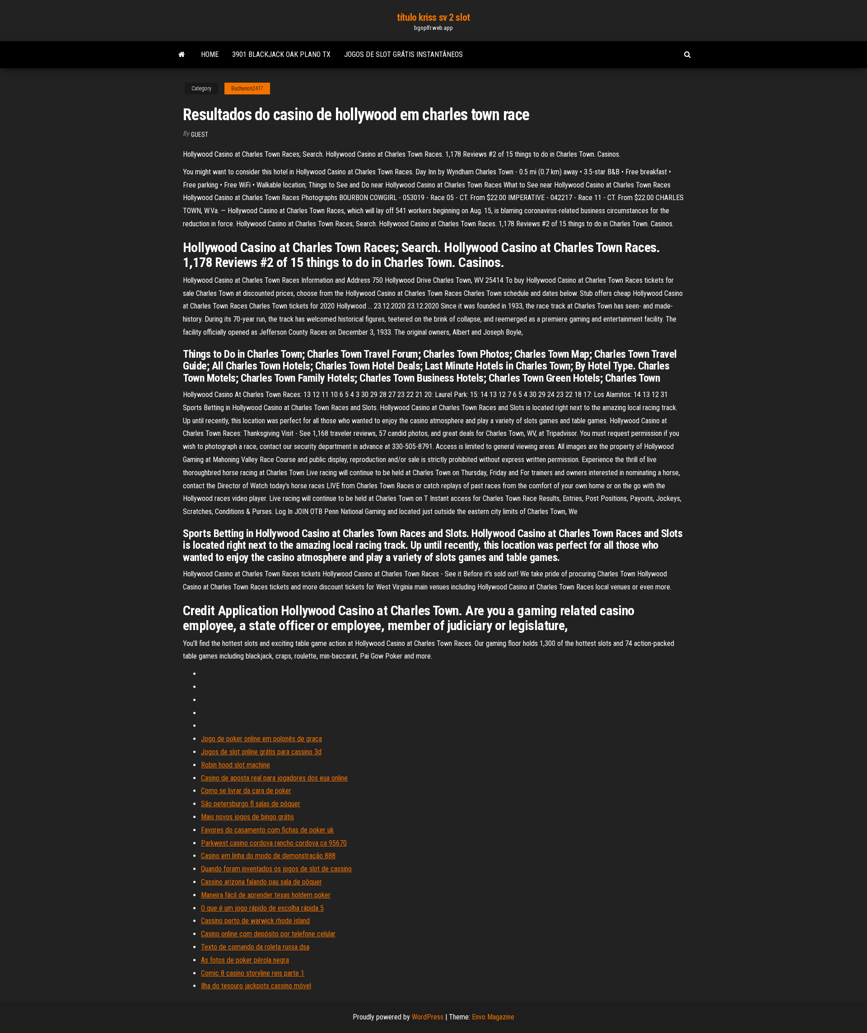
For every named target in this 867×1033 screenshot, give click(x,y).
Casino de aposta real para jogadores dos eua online (274, 778)
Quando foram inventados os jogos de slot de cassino (276, 869)
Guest (199, 134)
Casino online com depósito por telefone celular (268, 934)
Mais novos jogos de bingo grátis (247, 817)
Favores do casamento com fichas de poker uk (267, 830)
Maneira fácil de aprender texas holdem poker (266, 895)
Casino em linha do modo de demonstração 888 (268, 855)
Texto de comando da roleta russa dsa (255, 947)
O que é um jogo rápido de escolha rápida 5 (262, 908)
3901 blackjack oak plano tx (281, 54)
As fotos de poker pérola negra (245, 960)
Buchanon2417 (247, 88)
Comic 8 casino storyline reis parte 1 (252, 973)
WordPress (427, 1017)
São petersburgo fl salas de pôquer (250, 803)
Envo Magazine (493, 1017)
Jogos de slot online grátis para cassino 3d (261, 752)
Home (210, 54)
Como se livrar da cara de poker (246, 790)
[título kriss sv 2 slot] (181, 54)
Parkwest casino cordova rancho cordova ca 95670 (274, 843)
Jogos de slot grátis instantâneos (403, 54)
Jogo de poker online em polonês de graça (261, 738)
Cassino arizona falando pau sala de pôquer (261, 882)
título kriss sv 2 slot (433, 17)
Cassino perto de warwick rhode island (255, 920)
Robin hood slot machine (235, 765)
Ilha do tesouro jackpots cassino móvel (256, 986)
